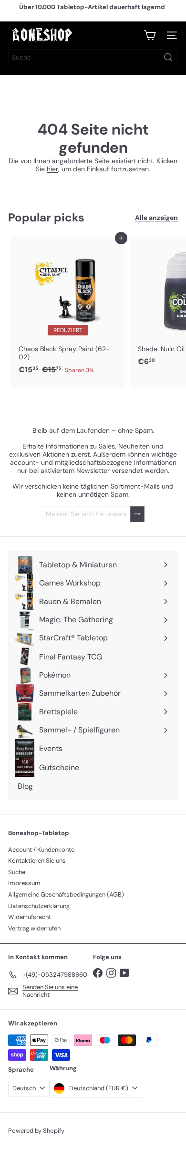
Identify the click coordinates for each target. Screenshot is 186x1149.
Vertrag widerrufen (34, 928)
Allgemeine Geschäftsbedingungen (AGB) (66, 894)
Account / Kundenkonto (41, 850)
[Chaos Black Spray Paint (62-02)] (68, 308)
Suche (16, 872)
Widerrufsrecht (29, 917)
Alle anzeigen (156, 218)
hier (52, 169)
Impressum (24, 883)
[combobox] (93, 57)
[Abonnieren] (137, 514)
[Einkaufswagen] (150, 35)
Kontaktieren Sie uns (37, 861)
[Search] (168, 57)
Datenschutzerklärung (39, 906)
